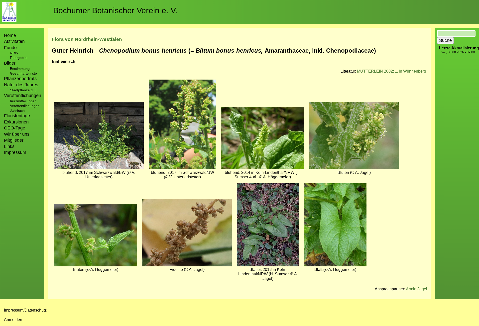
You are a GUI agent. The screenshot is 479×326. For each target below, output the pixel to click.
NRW (14, 53)
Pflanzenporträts (20, 78)
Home (10, 35)
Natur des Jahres (21, 84)
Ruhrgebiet (18, 58)
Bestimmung (20, 69)
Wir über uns (16, 134)
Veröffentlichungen (24, 106)
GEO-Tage (14, 127)
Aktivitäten (14, 41)
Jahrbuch (17, 110)
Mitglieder (13, 140)
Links (9, 146)
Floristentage (17, 115)
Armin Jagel (416, 289)
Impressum (15, 152)
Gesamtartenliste (23, 73)
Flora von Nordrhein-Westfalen (87, 39)
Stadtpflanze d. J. (23, 90)
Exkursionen (16, 121)
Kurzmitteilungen (23, 101)
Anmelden (13, 320)
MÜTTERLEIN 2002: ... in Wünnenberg (391, 71)
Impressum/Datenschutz (25, 310)
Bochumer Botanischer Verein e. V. (115, 10)
